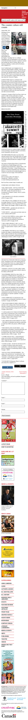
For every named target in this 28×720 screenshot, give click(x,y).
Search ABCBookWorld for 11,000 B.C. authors (24, 14)
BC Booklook (14, 3)
